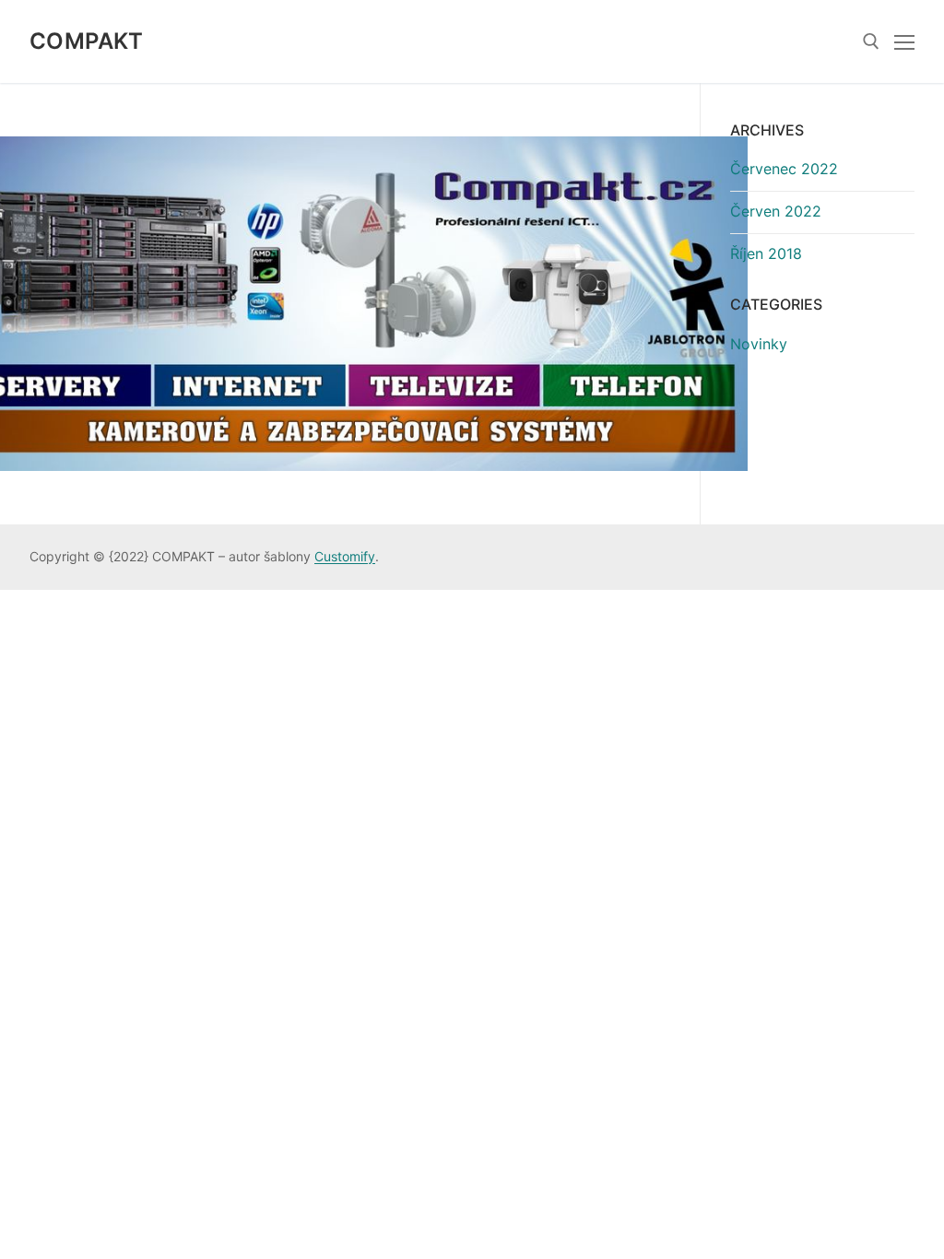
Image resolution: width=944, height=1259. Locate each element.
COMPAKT (87, 41)
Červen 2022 (775, 211)
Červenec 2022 (784, 168)
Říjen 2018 (766, 253)
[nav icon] (904, 41)
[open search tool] (871, 41)
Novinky (758, 344)
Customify (344, 556)
